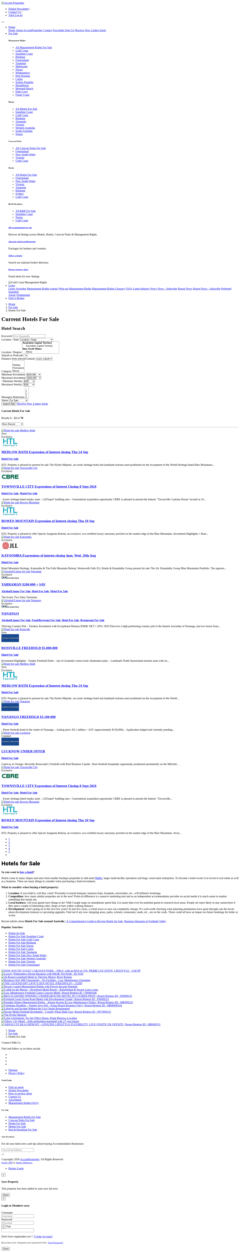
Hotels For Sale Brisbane (22, 942)
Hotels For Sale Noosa (21, 945)
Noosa (19, 69)
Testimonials (23, 294)
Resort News (185, 288)
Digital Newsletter (18, 8)
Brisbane (20, 56)
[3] (27, 396)
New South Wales (25, 154)
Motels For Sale (17, 1126)
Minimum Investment (13, 374)
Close (6, 1195)
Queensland (22, 60)
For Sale (13, 33)
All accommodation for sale (20, 227)
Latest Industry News (145, 288)
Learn (11, 285)
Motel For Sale (28, 493)
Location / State (10, 339)
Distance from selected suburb (18, 358)
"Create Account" (43, 1236)
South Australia (24, 130)
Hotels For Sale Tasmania (22, 952)
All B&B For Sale (25, 210)
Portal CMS (6, 1162)
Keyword (6, 336)
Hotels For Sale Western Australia (27, 958)
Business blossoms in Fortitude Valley (145, 921)
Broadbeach (22, 85)
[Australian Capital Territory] (40, 346)
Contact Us (14, 12)
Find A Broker (16, 298)
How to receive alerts (20, 1093)
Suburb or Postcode (12, 355)
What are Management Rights (74, 288)
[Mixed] (18, 371)
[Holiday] (18, 365)
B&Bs (98, 878)
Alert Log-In (15, 15)
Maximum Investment (13, 377)
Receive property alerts (18, 269)
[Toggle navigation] (2, 22)
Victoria (19, 124)
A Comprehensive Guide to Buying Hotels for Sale (94, 921)
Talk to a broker (15, 256)
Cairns (19, 79)
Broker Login (16, 1168)
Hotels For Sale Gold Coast (23, 939)
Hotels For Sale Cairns (21, 948)
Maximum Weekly (11, 384)
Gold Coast (21, 50)
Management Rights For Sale (24, 1117)
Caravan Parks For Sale (21, 1120)
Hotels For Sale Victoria (21, 961)
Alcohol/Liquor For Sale (15, 591)
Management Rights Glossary (108, 288)
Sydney (19, 193)
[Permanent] (18, 368)
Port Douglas (22, 75)
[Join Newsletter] (2, 1154)
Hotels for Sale (16, 933)
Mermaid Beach (24, 88)
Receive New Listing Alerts (90, 30)
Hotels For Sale (17, 1123)
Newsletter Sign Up (63, 30)
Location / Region (11, 352)
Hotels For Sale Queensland (24, 964)
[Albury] (40, 351)
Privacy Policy (16, 1073)
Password (6, 1219)
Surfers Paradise (24, 82)
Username (7, 1212)
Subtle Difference (24, 1162)
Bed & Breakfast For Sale (22, 1129)
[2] (27, 393)
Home (11, 27)
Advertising (14, 1099)
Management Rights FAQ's (23, 1102)
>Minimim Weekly (11, 381)
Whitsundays (22, 72)
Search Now (9, 404)
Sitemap (12, 1070)
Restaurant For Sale (92, 620)
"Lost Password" (55, 1242)
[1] (27, 390)
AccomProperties (29, 1159)
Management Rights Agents (42, 288)
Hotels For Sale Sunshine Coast (26, 936)
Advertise (20, 288)
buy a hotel (26, 872)
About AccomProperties (29, 30)
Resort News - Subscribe (206, 288)
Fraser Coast (22, 94)
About (11, 294)
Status (4, 400)
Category (6, 371)
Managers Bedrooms (12, 397)
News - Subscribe (167, 288)
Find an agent (16, 1087)
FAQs (129, 288)
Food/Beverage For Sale (46, 620)
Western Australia (25, 127)
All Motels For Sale (26, 108)
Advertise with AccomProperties (22, 242)
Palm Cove (21, 91)
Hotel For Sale (9, 458)
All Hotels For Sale (26, 174)
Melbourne (21, 66)
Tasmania (20, 63)
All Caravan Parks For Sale (30, 148)
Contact (47, 30)
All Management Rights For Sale (33, 47)
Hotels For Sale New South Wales (27, 955)
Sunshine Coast (24, 53)
